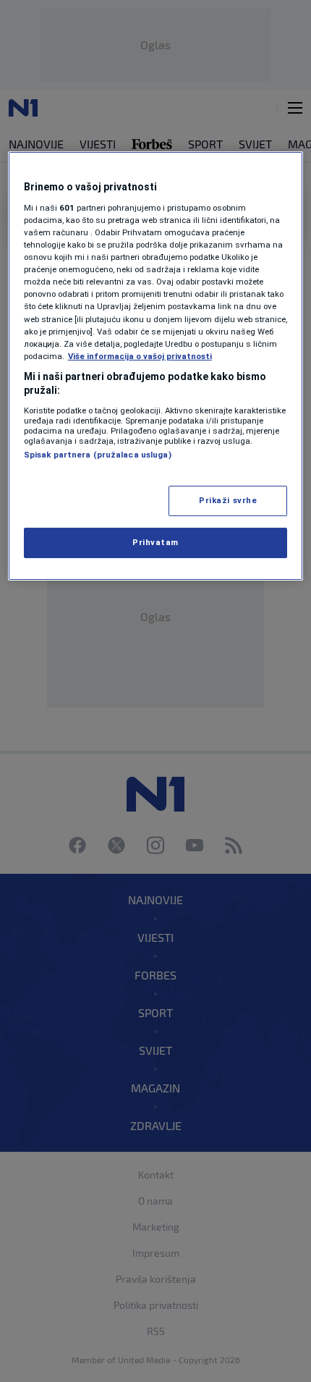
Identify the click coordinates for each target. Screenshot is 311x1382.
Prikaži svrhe (228, 500)
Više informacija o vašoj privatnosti (140, 356)
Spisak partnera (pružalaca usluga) (97, 455)
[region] (156, 366)
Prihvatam (155, 542)
